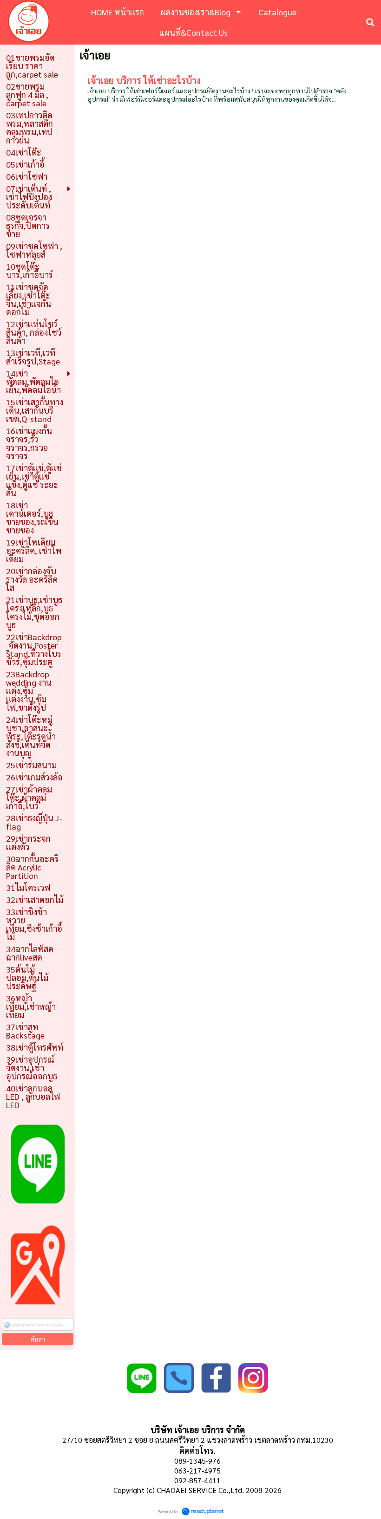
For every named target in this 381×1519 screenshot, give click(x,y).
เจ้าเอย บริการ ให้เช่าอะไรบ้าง (143, 80)
